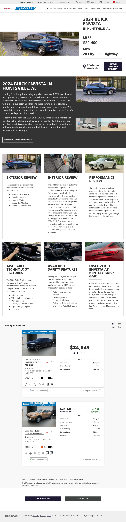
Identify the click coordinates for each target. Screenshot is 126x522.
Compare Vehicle (90, 390)
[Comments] (47, 384)
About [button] (99, 8)
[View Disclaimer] (43, 384)
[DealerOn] (11, 516)
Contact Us (83, 498)
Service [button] (87, 8)
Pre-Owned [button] (73, 8)
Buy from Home (117, 8)
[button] (53, 343)
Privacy (49, 516)
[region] (80, 366)
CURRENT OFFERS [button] (106, 8)
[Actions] (51, 362)
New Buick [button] (53, 8)
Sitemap (43, 516)
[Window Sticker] (51, 384)
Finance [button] (93, 8)
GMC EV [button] (66, 8)
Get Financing (43, 498)
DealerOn (36, 516)
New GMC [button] (60, 8)
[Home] (48, 8)
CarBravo (80, 8)
